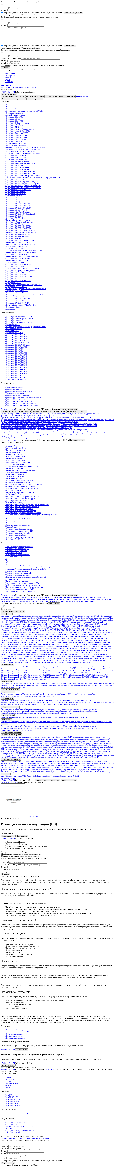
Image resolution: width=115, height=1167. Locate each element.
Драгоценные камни (45, 432)
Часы (110, 432)
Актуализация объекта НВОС (16, 291)
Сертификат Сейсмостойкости (17, 123)
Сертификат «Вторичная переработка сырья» (22, 176)
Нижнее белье (58, 432)
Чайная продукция (47, 416)
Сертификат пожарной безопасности (19, 129)
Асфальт (11, 418)
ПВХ (48, 420)
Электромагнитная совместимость (45, 428)
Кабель (15, 420)
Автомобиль (23, 424)
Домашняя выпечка (30, 414)
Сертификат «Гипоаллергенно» (17, 167)
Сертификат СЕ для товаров (16, 254)
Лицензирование (7, 681)
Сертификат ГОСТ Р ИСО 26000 (18, 226)
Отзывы (8, 78)
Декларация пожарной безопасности (19, 323)
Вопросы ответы (11, 1083)
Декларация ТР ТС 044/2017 (16, 369)
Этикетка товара (11, 579)
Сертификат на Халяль (14, 113)
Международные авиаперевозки (17, 525)
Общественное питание (30, 436)
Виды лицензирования (14, 387)
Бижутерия (5, 432)
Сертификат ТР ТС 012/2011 (16, 218)
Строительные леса (12, 422)
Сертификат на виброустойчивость (18, 161)
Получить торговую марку (15, 450)
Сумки (105, 432)
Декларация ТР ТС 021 (14, 333)
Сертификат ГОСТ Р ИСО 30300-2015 (20, 171)
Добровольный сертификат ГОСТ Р (19, 1126)
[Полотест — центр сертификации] (18, 87)
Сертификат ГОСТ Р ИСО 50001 (18, 206)
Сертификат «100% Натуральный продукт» (22, 184)
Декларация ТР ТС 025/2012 (16, 359)
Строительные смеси (48, 422)
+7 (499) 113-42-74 (8, 92)
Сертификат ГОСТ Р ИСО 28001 (18, 281)
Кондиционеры (14, 426)
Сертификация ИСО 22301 (15, 157)
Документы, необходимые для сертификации (22, 149)
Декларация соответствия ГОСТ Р (18, 317)
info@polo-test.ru (7, 85)
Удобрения (10, 438)
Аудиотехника (33, 424)
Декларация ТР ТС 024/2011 (16, 355)
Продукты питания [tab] (9, 411)
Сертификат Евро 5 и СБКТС (16, 133)
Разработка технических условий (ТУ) (20, 589)
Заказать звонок (7, 99)
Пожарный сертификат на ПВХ (17, 260)
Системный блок (19, 428)
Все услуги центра (8, 409)
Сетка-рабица (87, 420)
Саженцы (60, 436)
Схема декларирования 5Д (15, 379)
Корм (84, 434)
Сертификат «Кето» (13, 307)
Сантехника (55, 426)
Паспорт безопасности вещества (17, 555)
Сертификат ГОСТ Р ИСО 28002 (18, 264)
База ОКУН (33, 776)
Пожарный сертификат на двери (17, 220)
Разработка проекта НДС (15, 262)
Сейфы (84, 430)
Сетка (80, 420)
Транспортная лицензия (14, 393)
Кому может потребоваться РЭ (17, 1032)
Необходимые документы (15, 1038)
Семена (87, 436)
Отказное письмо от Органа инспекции (20, 511)
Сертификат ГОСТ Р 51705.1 (16, 275)
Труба (58, 422)
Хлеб (38, 416)
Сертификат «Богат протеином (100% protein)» (23, 188)
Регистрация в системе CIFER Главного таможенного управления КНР (32, 178)
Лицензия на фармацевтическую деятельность (23, 405)
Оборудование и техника (10, 707)
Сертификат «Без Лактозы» (15, 194)
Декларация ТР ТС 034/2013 (16, 341)
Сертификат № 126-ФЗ (14, 539)
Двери (45, 418)
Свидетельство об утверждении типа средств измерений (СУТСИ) (31, 515)
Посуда (79, 430)
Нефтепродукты (15, 436)
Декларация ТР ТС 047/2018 (16, 357)
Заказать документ (8, 836)
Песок (65, 420)
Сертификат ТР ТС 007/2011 (16, 210)
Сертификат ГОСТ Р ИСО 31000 (18, 208)
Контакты (9, 82)
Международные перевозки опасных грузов (22, 507)
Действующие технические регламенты (20, 559)
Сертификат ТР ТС (12, 119)
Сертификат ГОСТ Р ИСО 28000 (18, 228)
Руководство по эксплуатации (17, 476)
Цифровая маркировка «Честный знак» (20, 493)
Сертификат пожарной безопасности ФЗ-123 (22, 153)
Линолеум (28, 420)
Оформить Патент (12, 446)
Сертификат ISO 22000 (14, 117)
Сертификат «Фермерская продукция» (20, 271)
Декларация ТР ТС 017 (14, 349)
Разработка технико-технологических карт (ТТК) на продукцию (30, 567)
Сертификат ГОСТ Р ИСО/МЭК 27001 (20, 240)
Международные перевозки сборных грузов (22, 521)
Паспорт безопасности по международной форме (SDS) (26, 577)
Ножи (38, 430)
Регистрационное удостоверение (18, 462)
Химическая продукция (23, 438)
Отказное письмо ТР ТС (14, 490)
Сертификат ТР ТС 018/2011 (16, 293)
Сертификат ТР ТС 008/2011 (16, 266)
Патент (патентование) (14, 503)
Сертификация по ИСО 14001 (16, 135)
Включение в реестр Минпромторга (19, 480)
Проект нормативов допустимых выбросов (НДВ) (24, 295)
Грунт (40, 418)
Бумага (3, 430)
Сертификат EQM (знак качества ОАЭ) (20, 163)
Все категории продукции (11, 440)
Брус (16, 418)
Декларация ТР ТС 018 (14, 375)
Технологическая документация (17, 575)
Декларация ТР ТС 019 (14, 351)
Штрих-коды (10, 309)
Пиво (9, 416)
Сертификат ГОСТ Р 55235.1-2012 (18, 277)
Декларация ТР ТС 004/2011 (16, 337)
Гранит (35, 418)
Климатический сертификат (16, 159)
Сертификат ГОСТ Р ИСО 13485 (18, 204)
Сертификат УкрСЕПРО (14, 141)
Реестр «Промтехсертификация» (17, 1113)
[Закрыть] (2, 4)
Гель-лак (22, 432)
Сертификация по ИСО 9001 (16, 137)
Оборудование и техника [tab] (42, 411)
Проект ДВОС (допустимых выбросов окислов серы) (25, 289)
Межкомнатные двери (56, 418)
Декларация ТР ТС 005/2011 (16, 371)
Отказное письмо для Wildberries (17, 533)
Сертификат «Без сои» (14, 196)
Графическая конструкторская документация (22, 585)
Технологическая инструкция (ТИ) (18, 573)
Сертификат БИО (12, 127)
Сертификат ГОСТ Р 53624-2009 (17, 258)
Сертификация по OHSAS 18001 (18, 131)
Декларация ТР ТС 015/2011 (16, 367)
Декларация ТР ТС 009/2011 (16, 361)
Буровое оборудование (59, 424)
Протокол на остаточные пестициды (19, 563)
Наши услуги (10, 76)
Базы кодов (71, 96)
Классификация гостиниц (15, 115)
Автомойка (14, 424)
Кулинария (64, 414)
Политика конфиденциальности (13, 1138)
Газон (31, 418)
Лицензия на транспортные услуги (18, 401)
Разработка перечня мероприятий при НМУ (22, 268)
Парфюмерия (75, 432)
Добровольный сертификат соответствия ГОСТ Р (24, 111)
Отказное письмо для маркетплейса (19, 537)
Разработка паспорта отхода (16, 246)
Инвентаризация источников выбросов (20, 244)
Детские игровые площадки (35, 434)
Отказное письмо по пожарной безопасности (22, 497)
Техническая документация (11, 759)
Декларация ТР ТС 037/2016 (16, 339)
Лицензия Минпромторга (15, 399)
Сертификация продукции (35, 96)
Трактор (29, 428)
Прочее (4, 724)
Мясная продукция (84, 414)
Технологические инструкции (17, 549)
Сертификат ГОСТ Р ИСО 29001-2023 (20, 230)
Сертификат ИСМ (12, 109)
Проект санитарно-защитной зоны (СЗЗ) (20, 232)
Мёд (70, 414)
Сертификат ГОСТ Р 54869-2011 (17, 169)
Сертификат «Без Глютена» (15, 192)
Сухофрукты (27, 416)
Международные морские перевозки (19, 509)
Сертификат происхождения (16, 139)
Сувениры (99, 432)
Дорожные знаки (71, 418)
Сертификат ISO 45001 (14, 121)
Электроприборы (65, 428)
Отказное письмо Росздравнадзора (18, 529)
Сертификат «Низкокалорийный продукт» (21, 182)
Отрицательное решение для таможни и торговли (24, 484)
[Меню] (2, 607)
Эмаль (75, 422)
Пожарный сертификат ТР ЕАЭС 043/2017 (21, 305)
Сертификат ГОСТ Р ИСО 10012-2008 (20, 214)
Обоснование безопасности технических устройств (25, 147)
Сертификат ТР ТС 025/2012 (16, 301)
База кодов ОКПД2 (71, 776)
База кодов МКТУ (45, 776)
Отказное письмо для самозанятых (18, 523)
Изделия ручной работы (72, 434)
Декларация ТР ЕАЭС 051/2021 (17, 343)
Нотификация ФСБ (12, 452)
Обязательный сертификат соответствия (20, 107)
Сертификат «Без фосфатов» (16, 202)
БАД (21, 414)
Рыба (21, 416)
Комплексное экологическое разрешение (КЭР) (23, 250)
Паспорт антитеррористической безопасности (23, 513)
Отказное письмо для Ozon (15, 535)
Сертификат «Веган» (13, 238)
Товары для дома (8, 715)
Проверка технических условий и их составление (24, 587)
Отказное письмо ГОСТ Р (15, 456)
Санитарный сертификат (14, 464)
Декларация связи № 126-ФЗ (16, 501)
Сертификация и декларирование (13, 96)
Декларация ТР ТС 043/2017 (16, 377)
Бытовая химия (12, 430)
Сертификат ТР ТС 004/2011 (16, 248)
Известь (10, 420)
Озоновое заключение (13, 454)
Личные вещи (6, 719)
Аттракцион (5, 424)
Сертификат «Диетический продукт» (19, 222)
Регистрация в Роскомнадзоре (16, 517)
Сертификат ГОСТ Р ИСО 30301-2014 (20, 173)
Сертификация (7, 614)
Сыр (34, 416)
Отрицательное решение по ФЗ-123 (19, 531)
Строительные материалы (30, 422)
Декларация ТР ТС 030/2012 (16, 363)
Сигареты (91, 432)
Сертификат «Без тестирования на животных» (23, 186)
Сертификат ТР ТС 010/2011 (16, 224)
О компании (10, 74)
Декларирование (7, 665)
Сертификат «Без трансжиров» (17, 198)
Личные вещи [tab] (72, 411)
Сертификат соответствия (15, 1122)
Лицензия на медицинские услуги (18, 391)
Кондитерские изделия (51, 414)
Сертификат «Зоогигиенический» (18, 165)
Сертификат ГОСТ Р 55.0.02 (16, 155)
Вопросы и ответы (83, 96)
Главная (4, 782)
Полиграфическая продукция (52, 430)
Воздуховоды (23, 418)
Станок (10, 428)
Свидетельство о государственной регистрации (23, 466)
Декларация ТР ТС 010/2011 (16, 353)
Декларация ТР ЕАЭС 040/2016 (17, 345)
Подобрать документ (77, 440)
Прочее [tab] (83, 411)
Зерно (40, 414)
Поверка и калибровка (14, 468)
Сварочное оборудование (70, 426)
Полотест (9, 607)
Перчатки (83, 432)
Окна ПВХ (41, 420)
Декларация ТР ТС (12, 325)
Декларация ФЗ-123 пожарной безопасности (22, 151)
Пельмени (15, 416)
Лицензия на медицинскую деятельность (21, 403)
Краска (21, 420)
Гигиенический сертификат (16, 448)
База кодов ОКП (58, 776)
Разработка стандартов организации (19, 547)
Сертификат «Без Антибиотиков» (18, 212)
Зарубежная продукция (54, 434)
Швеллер (69, 422)
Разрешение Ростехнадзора (15, 460)
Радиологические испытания (16, 571)
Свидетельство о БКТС (14, 557)
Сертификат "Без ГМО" (14, 125)
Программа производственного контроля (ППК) (23, 285)
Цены (7, 80)
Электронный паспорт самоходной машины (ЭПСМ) (25, 569)
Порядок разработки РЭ (14, 1036)
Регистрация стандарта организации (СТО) (22, 583)
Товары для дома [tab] (59, 411)
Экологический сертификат (16, 145)
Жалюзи (33, 430)
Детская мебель (24, 430)
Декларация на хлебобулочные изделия (20, 319)
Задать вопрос (20, 99)
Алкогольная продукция (10, 414)
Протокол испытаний (13, 329)
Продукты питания (8, 692)
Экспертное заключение (14, 474)
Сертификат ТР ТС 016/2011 (16, 273)
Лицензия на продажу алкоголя (17, 395)
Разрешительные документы (55, 96)
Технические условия (13, 553)
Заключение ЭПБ (12, 331)
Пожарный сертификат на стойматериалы (21, 256)
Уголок (63, 422)
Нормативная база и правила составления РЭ (22, 1030)
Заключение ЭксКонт (13, 478)
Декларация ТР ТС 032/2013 (16, 335)
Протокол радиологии (13, 458)
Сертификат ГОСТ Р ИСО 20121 (18, 299)
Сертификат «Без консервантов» (17, 234)
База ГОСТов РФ (7, 776)
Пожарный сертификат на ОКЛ (17, 242)
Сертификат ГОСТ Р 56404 (15, 216)
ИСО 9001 (9, 1128)
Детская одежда (31, 432)
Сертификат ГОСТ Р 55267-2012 (17, 303)
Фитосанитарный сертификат (16, 143)
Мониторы (24, 426)
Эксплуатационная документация (18, 565)
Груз (22, 434)
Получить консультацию (69, 409)
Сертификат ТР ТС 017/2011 (16, 180)
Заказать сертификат (9, 94)
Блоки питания (45, 424)
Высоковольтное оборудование (80, 424)
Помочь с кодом (54, 603)
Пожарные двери (56, 420)
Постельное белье (70, 430)
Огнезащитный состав (48, 436)
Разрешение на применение (16, 472)
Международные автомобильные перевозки (22, 488)
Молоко (74, 414)
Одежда (67, 432)
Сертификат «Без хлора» (14, 200)
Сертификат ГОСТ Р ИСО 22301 (18, 190)
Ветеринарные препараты (11, 434)
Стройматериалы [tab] (24, 411)
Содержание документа (14, 1034)
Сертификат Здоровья (13, 105)
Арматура (4, 418)
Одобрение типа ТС (13, 561)
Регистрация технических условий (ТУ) (20, 591)
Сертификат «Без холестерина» (17, 236)
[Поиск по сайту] (14, 607)
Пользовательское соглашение (37, 1138)
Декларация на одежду (14, 321)
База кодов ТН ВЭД (21, 776)
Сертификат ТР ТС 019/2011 (16, 287)
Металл (34, 420)
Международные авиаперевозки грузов (20, 499)
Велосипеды (14, 432)
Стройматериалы (7, 698)
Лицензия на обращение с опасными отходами (23, 397)
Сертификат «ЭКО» (13, 283)
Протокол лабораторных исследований (20, 470)
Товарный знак (11, 527)
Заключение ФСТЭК (13, 495)
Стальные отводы (99, 420)
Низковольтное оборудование (39, 426)
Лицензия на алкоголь (13, 389)
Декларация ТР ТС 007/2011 (16, 365)
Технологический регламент (16, 551)
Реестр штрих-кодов (13, 1115)
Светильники (73, 420)
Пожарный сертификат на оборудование (20, 252)
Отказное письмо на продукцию (17, 482)
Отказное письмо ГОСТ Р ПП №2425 (19, 519)
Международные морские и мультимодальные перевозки (27, 505)
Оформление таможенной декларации (20, 486)
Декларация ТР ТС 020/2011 (16, 347)
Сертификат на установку (74, 436)
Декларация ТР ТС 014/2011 (16, 373)
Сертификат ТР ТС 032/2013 (16, 297)
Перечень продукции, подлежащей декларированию (25, 327)
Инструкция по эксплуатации (16, 581)
